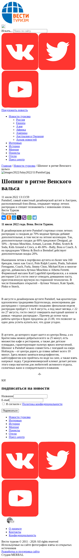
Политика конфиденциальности (42, 404)
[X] (19, 217)
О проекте (15, 528)
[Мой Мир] (14, 217)
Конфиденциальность (22, 535)
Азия (19, 126)
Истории (14, 146)
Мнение (14, 149)
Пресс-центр (17, 159)
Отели (13, 156)
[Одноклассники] (9, 217)
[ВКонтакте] (3, 217)
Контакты (15, 532)
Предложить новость (14, 110)
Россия (20, 119)
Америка (21, 133)
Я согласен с (33, 404)
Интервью (15, 142)
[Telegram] (34, 217)
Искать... (6, 30)
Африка (21, 129)
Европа (20, 123)
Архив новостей (26, 139)
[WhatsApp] (29, 217)
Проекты (14, 152)
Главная (6, 165)
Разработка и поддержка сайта (20, 551)
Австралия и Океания (30, 136)
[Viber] (24, 217)
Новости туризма (19, 116)
